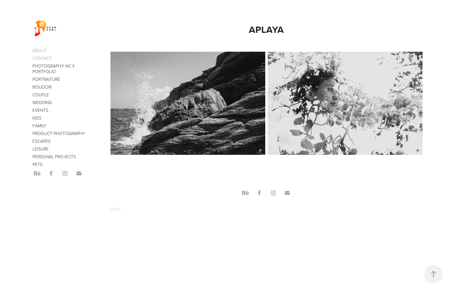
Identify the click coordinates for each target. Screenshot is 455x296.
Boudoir (42, 87)
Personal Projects (54, 156)
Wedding (42, 102)
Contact (42, 58)
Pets (37, 164)
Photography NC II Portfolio (53, 68)
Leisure (40, 149)
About (39, 50)
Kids (36, 118)
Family (39, 125)
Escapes (41, 141)
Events (40, 110)
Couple (40, 95)
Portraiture (46, 79)
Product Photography (58, 133)
